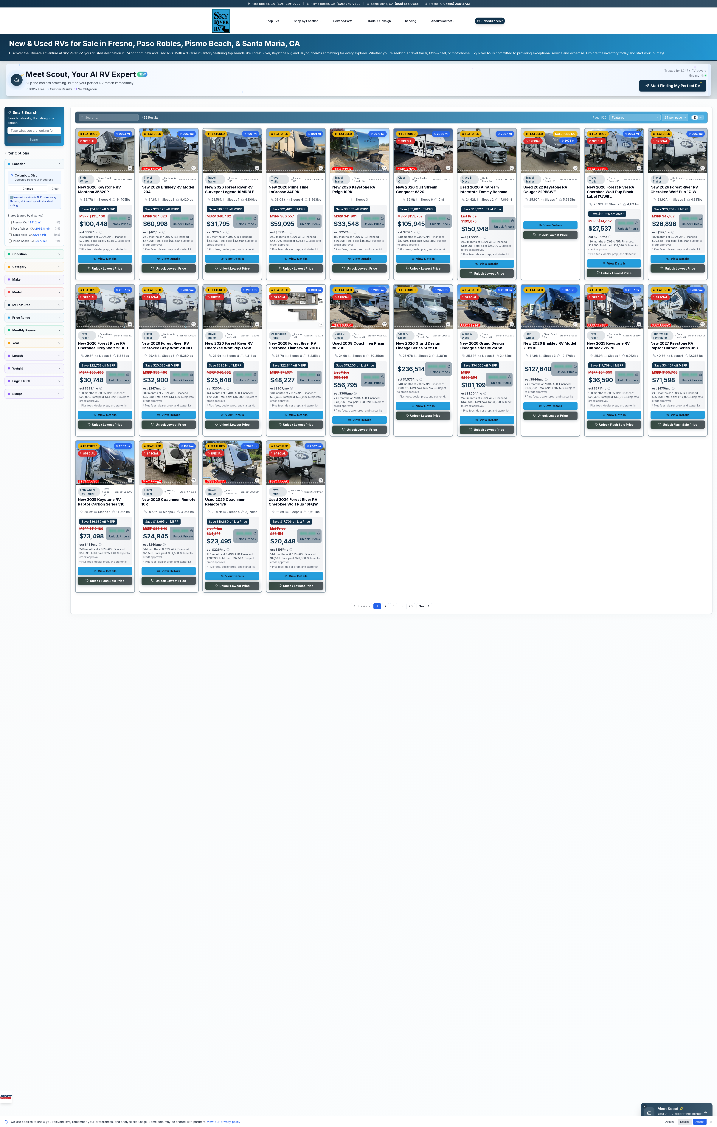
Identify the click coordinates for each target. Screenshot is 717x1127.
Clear (55, 188)
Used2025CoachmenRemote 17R (225, 501)
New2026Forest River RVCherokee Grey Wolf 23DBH (103, 345)
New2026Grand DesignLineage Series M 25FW (482, 345)
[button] (358, 80)
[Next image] (129, 150)
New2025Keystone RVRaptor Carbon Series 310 (101, 501)
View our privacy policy (223, 1122)
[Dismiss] (644, 1106)
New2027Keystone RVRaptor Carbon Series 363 (674, 345)
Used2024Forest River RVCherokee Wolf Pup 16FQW (293, 501)
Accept (700, 1121)
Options (669, 1121)
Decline (685, 1121)
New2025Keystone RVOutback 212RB (608, 345)
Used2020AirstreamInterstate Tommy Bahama (483, 189)
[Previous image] (80, 150)
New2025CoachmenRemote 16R (168, 501)
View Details (107, 259)
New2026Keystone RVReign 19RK (353, 189)
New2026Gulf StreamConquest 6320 (416, 189)
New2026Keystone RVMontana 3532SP (99, 189)
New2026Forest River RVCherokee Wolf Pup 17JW (674, 189)
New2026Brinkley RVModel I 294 (168, 189)
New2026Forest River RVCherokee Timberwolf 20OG (294, 345)
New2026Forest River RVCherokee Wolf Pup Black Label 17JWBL (610, 192)
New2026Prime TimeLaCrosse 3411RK (288, 189)
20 (411, 606)
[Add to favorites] (130, 168)
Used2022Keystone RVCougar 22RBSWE (545, 189)
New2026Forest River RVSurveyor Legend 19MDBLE (229, 189)
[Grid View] (695, 117)
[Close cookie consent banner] (711, 1121)
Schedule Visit (492, 21)
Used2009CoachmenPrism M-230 (358, 345)
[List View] (700, 117)
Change (28, 188)
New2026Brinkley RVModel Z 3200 (549, 345)
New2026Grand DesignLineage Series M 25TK (418, 345)
